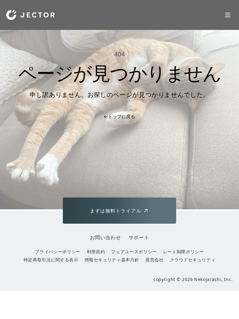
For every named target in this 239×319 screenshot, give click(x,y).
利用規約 (96, 252)
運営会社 (154, 260)
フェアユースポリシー (134, 252)
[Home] (30, 15)
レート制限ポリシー (183, 252)
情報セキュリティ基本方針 (112, 260)
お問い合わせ (105, 237)
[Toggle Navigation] (228, 15)
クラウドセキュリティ (192, 260)
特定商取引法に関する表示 (51, 260)
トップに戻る (119, 116)
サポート (139, 237)
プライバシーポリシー (57, 252)
